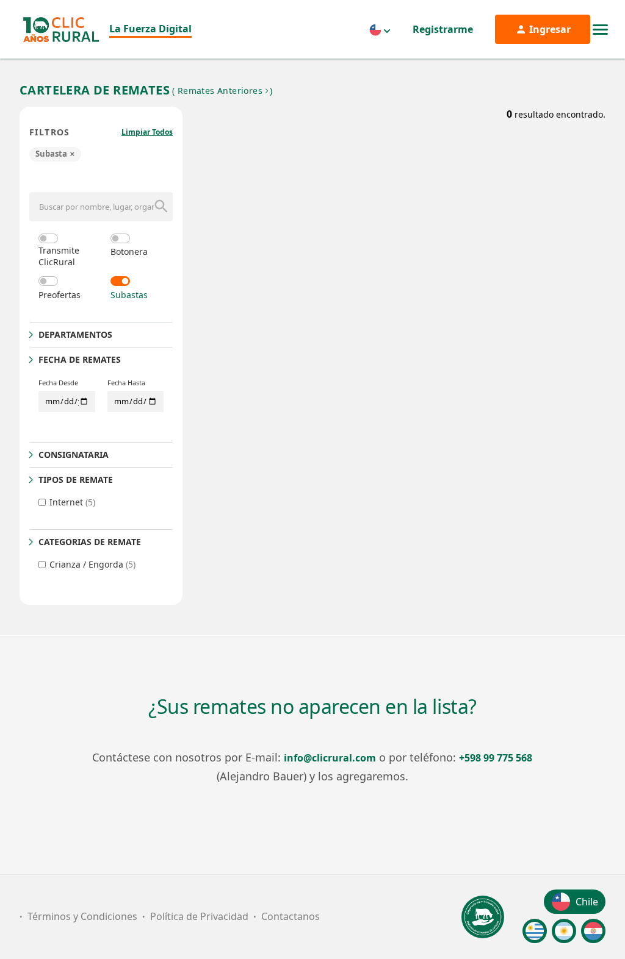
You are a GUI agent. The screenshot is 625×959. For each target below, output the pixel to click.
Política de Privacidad (199, 916)
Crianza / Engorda (92, 564)
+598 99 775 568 (495, 758)
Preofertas (59, 295)
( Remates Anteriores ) (222, 90)
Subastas (129, 295)
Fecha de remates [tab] (79, 359)
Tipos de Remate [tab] (75, 479)
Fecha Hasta (126, 382)
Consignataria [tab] (73, 454)
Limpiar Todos (147, 132)
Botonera (129, 251)
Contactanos (290, 916)
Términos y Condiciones (82, 916)
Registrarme (443, 29)
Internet (72, 502)
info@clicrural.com (330, 758)
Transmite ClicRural (58, 256)
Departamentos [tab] (75, 334)
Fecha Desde (58, 382)
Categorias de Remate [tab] (89, 541)
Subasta (55, 154)
